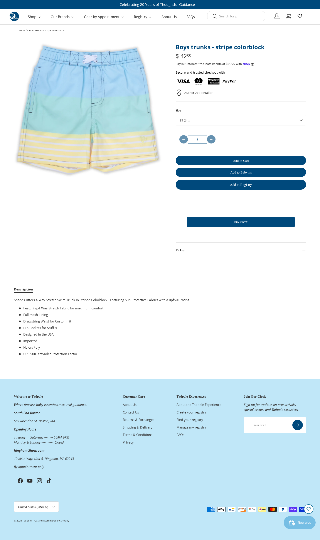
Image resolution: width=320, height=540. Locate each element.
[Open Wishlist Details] (299, 16)
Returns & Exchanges (138, 419)
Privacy (128, 442)
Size (178, 110)
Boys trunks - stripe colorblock (46, 30)
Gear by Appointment (102, 16)
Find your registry (190, 419)
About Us (169, 16)
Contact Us (131, 412)
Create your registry (191, 412)
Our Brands (60, 16)
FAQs (191, 16)
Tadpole (27, 520)
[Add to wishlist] (308, 509)
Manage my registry (191, 427)
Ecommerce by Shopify (56, 520)
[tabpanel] (160, 326)
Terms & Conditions (137, 434)
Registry (140, 16)
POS (35, 520)
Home (22, 30)
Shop (32, 16)
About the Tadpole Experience (199, 404)
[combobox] (236, 16)
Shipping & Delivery (137, 427)
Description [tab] (23, 289)
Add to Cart (241, 160)
